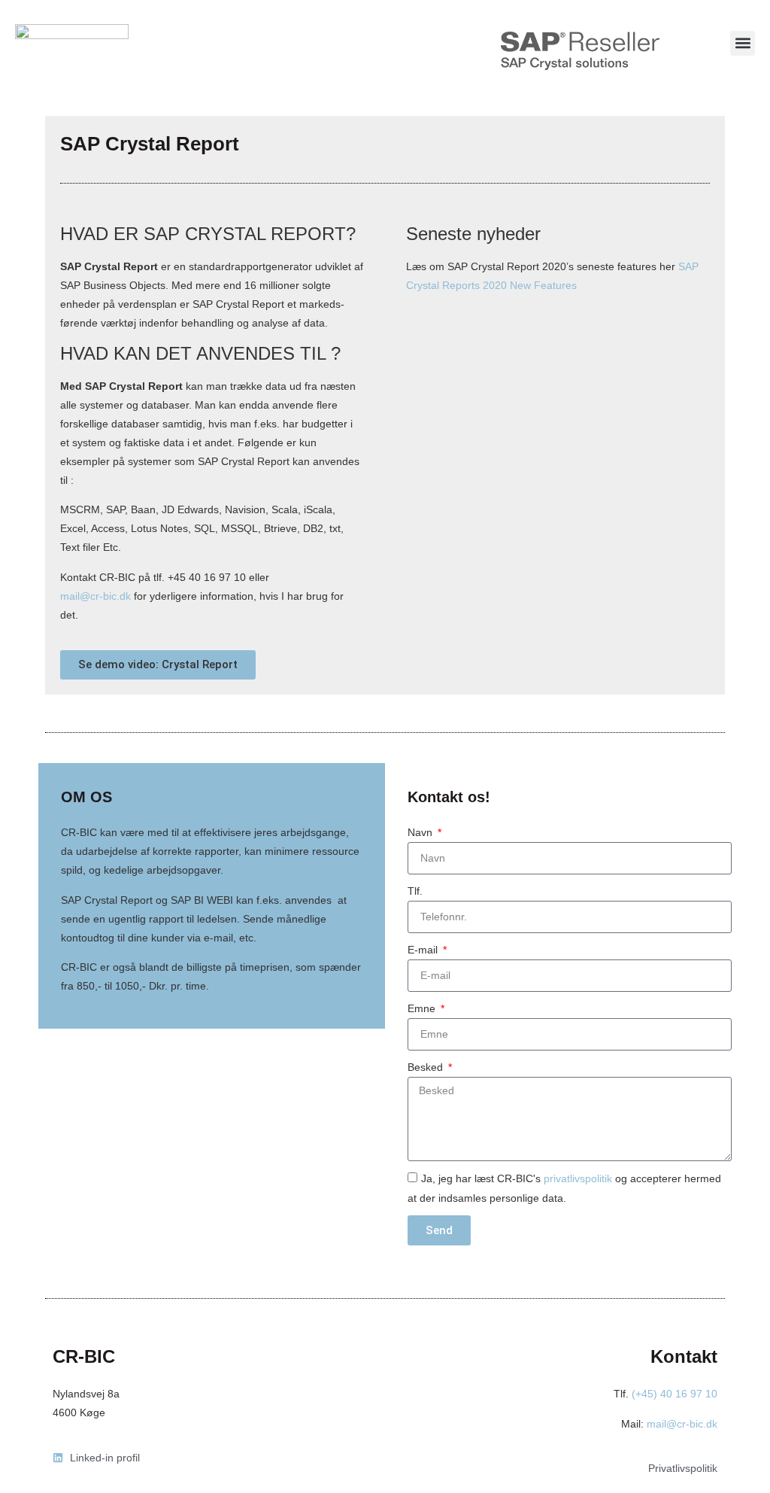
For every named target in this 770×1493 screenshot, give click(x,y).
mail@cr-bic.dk (95, 596)
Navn (421, 832)
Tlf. (415, 891)
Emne (423, 1008)
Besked (427, 1067)
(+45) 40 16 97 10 (674, 1394)
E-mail (424, 950)
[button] (742, 43)
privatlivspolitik (578, 1178)
